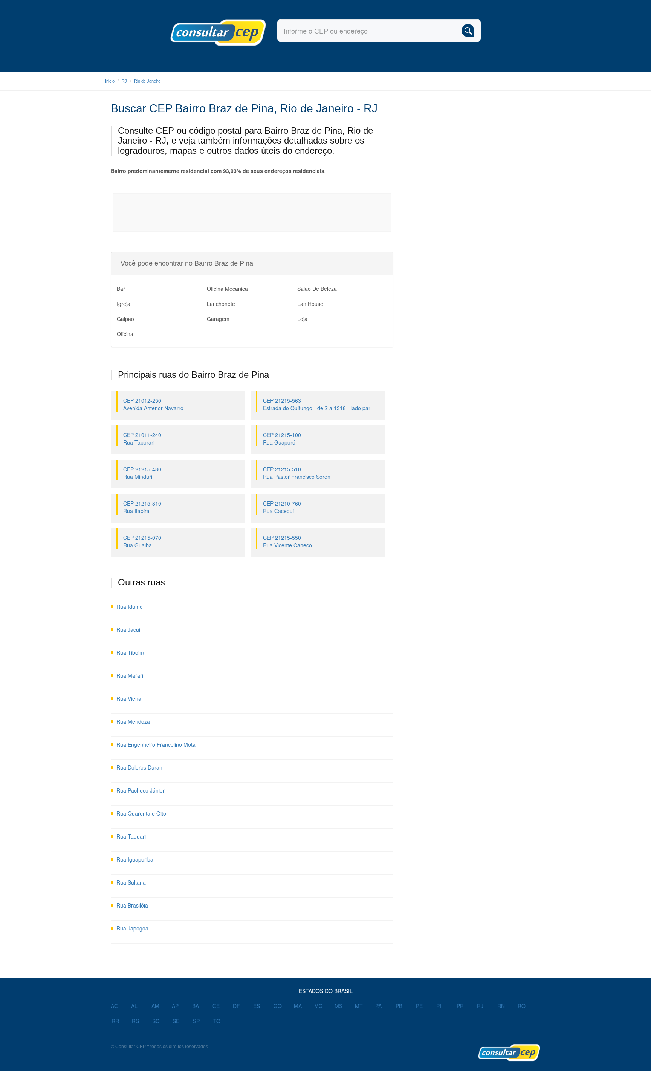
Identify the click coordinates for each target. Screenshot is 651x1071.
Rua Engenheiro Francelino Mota (156, 744)
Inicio (110, 81)
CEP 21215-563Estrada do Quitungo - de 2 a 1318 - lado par (316, 404)
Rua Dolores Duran (139, 767)
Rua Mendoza (133, 721)
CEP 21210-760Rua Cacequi (282, 507)
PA (378, 1006)
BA (195, 1006)
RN (501, 1006)
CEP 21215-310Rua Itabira (142, 507)
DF (236, 1006)
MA (298, 1006)
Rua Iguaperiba (134, 859)
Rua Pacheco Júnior (140, 790)
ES (256, 1006)
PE (419, 1006)
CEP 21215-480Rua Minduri (142, 472)
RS (135, 1021)
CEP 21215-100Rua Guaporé (282, 438)
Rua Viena (128, 698)
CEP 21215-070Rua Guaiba (142, 541)
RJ (124, 81)
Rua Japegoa (132, 928)
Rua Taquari (131, 836)
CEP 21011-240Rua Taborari (142, 438)
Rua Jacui (128, 629)
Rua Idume (129, 606)
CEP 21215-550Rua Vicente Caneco (287, 541)
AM (155, 1006)
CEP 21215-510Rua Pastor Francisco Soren (296, 472)
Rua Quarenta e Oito (141, 813)
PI (438, 1006)
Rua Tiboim (130, 652)
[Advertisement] (252, 212)
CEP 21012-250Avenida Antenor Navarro (153, 404)
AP (175, 1006)
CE (216, 1006)
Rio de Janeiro (147, 81)
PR (460, 1006)
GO (278, 1006)
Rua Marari (129, 675)
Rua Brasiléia (132, 905)
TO (216, 1021)
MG (318, 1006)
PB (399, 1006)
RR (115, 1021)
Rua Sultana (131, 882)
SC (155, 1021)
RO (522, 1006)
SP (196, 1021)
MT (359, 1006)
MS (338, 1006)
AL (134, 1006)
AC (114, 1006)
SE (176, 1021)
